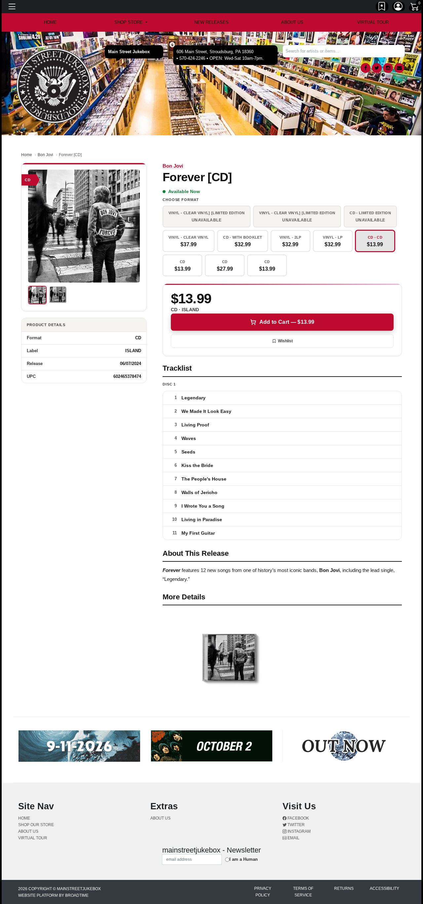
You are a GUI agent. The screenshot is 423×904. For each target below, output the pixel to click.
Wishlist (285, 341)
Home (26, 154)
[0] (415, 8)
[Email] (399, 68)
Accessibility (384, 888)
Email (293, 838)
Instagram (299, 831)
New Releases (211, 22)
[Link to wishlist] (382, 7)
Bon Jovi (45, 154)
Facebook (298, 818)
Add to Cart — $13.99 (286, 322)
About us (292, 22)
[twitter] (376, 68)
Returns (344, 888)
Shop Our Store (36, 824)
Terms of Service (303, 891)
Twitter (296, 824)
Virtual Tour (373, 22)
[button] (130, 22)
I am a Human (243, 859)
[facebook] (365, 68)
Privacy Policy (262, 891)
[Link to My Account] (398, 7)
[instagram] (388, 68)
